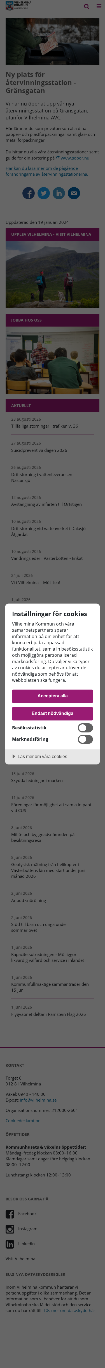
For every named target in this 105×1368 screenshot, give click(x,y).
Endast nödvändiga (52, 713)
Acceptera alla (53, 695)
